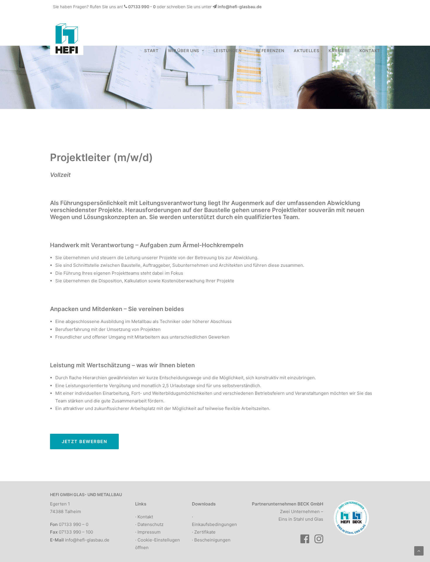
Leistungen (228, 50)
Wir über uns (183, 50)
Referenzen (270, 50)
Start (151, 50)
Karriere (339, 50)
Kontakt (370, 50)
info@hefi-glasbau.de (240, 6)
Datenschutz (150, 524)
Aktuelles (306, 50)
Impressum (149, 532)
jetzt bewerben (84, 441)
